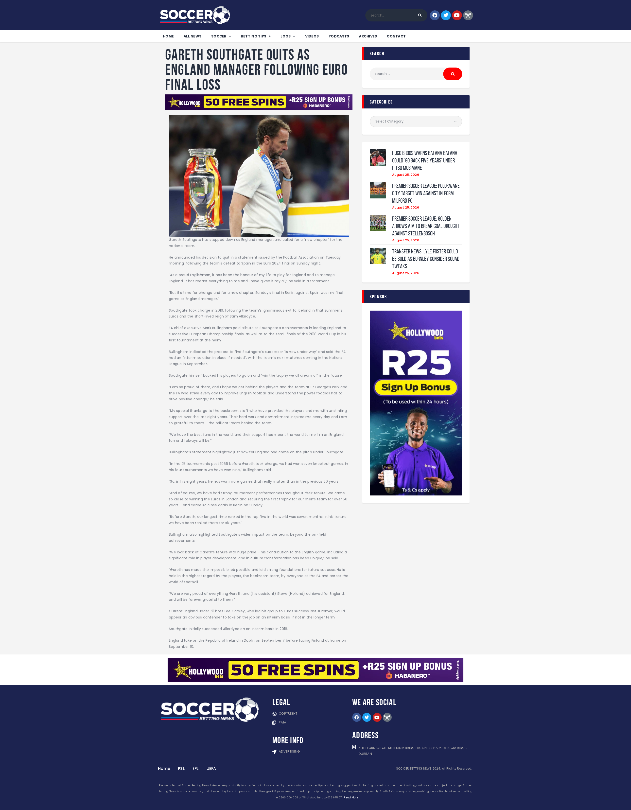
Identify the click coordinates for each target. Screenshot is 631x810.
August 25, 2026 (405, 174)
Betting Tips (253, 36)
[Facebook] (435, 15)
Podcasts (339, 36)
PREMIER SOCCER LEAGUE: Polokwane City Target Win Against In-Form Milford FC (426, 193)
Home (168, 36)
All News (192, 36)
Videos (312, 36)
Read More (351, 797)
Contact (396, 36)
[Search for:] (416, 73)
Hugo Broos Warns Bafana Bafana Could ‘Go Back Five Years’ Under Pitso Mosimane (424, 160)
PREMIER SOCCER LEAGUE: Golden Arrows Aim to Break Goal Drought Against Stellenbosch (425, 226)
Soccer (219, 36)
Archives (368, 36)
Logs (285, 36)
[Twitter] (446, 15)
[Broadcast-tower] (468, 15)
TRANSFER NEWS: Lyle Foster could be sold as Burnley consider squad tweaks (425, 258)
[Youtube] (457, 15)
